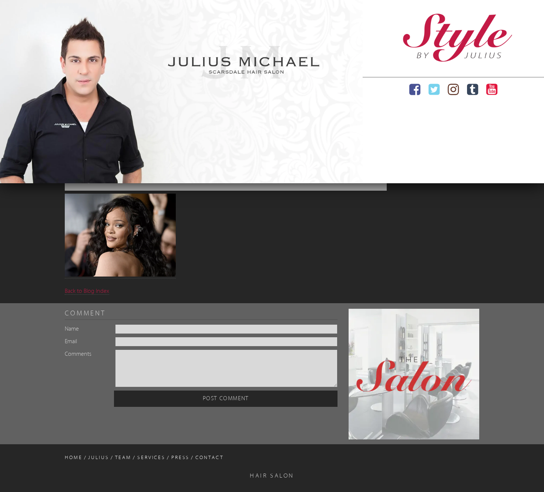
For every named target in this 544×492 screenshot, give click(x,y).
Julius (98, 458)
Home (74, 458)
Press (180, 458)
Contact (209, 458)
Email (71, 342)
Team (123, 458)
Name (72, 329)
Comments (78, 354)
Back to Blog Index (87, 291)
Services (151, 458)
